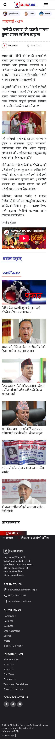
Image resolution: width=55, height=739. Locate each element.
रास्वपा (47, 13)
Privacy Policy (11, 659)
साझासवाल (13, 45)
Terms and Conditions (16, 684)
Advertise (9, 664)
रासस (32, 13)
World (7, 640)
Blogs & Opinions (13, 645)
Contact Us (10, 679)
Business (8, 625)
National (8, 621)
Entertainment (12, 630)
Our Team (9, 674)
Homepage (10, 616)
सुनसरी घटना (13, 13)
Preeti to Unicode (13, 689)
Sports (7, 635)
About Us (9, 669)
